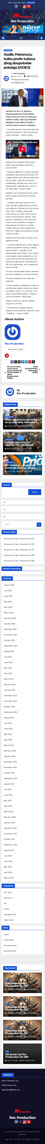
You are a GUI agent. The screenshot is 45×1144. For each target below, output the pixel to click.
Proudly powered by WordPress (15, 1131)
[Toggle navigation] (21, 37)
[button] (38, 38)
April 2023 (8, 806)
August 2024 (9, 718)
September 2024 (10, 712)
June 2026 (8, 596)
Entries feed (8, 940)
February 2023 (10, 817)
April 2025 (8, 673)
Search (6, 485)
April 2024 (8, 740)
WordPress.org (10, 951)
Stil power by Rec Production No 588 (19, 561)
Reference (8, 898)
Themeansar (22, 1134)
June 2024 (8, 729)
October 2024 (9, 707)
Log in (6, 934)
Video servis (9, 1139)
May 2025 (8, 668)
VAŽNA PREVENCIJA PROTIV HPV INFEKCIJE (19, 444)
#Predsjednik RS (18, 83)
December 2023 (10, 762)
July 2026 (8, 591)
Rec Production (22, 21)
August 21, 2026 (14, 989)
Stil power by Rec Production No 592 (19, 544)
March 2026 (9, 613)
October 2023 (9, 773)
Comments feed (10, 945)
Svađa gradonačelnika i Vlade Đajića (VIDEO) (31, 369)
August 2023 (9, 784)
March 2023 (9, 812)
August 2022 (9, 850)
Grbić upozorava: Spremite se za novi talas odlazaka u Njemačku (21, 422)
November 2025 (10, 635)
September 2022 (10, 845)
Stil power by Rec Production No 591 (19, 550)
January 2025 (9, 690)
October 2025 (9, 640)
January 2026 (9, 624)
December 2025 (10, 629)
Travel (6, 909)
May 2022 (8, 867)
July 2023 (8, 789)
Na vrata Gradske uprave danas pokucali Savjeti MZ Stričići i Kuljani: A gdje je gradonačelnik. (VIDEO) (14, 372)
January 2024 (9, 756)
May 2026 (8, 602)
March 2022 (9, 878)
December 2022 (10, 828)
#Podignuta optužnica (20, 79)
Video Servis (8, 50)
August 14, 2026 (14, 1013)
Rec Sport (8, 892)
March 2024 (9, 745)
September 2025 (10, 646)
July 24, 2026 (12, 1060)
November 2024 (10, 701)
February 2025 (10, 684)
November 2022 (10, 834)
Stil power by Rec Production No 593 (19, 539)
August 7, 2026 (13, 1037)
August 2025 (9, 651)
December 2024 (10, 695)
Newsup (35, 1131)
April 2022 (8, 872)
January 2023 (9, 823)
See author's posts (15, 349)
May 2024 (8, 734)
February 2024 (10, 751)
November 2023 (10, 767)
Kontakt (28, 1139)
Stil (5, 903)
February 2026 (10, 618)
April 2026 (8, 607)
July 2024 (8, 723)
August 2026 (9, 585)
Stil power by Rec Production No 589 (19, 555)
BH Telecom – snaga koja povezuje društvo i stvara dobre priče (20, 468)
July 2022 (8, 856)
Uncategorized (10, 914)
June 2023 (8, 795)
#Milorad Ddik (31, 76)
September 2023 (10, 778)
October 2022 (9, 839)
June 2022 (8, 861)
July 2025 (8, 657)
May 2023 (8, 800)
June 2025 (8, 662)
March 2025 (9, 679)
